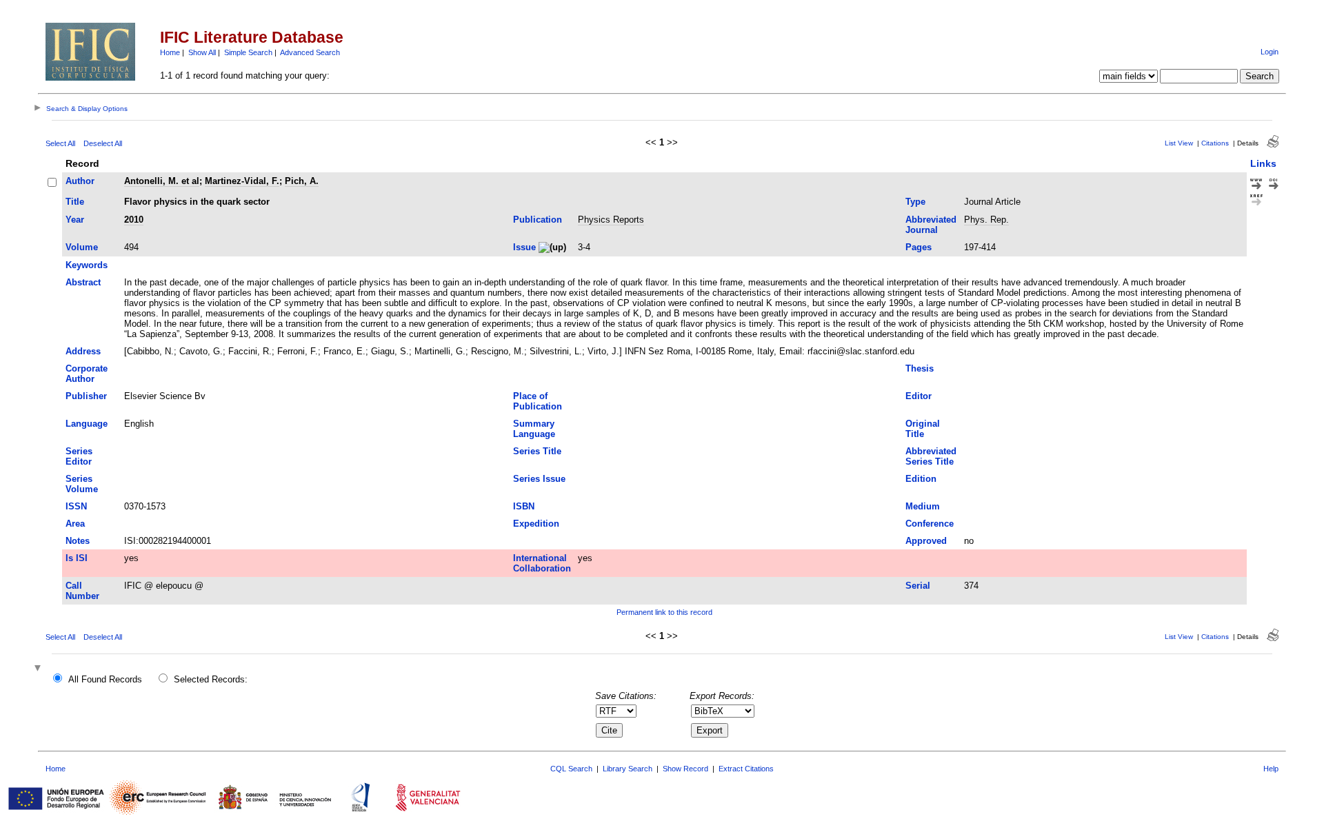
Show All (202, 52)
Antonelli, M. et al (161, 181)
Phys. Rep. (986, 219)
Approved (926, 541)
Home (170, 52)
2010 (133, 219)
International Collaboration (542, 563)
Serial (917, 585)
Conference (929, 523)
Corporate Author (87, 373)
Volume (82, 247)
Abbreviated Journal (930, 224)
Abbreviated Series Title (930, 456)
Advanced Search (310, 52)
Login (1269, 52)
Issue (524, 247)
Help (1270, 768)
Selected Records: (211, 679)
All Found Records (105, 679)
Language (87, 423)
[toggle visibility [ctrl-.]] (39, 669)
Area (75, 523)
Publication (537, 219)
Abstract (83, 282)
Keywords (87, 265)
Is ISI (77, 558)
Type (915, 201)
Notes (78, 541)
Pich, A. (302, 181)
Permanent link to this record (664, 612)
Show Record (685, 768)
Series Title (537, 451)
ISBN (523, 506)
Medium (922, 506)
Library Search (627, 768)
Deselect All (102, 143)
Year (75, 219)
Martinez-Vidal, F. (242, 181)
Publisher (86, 396)
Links (1263, 163)
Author (80, 181)
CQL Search (571, 768)
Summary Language (534, 428)
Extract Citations (746, 768)
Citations (1215, 143)
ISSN (76, 506)
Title (75, 201)
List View (1179, 143)
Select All (60, 143)
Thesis (919, 368)
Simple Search (248, 52)
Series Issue (539, 479)
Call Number (82, 590)
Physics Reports (611, 219)
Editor (918, 396)
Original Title (922, 428)
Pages (918, 247)
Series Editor (79, 456)
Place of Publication (537, 401)
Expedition (536, 523)
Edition (920, 479)
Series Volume (82, 484)
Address (83, 351)
